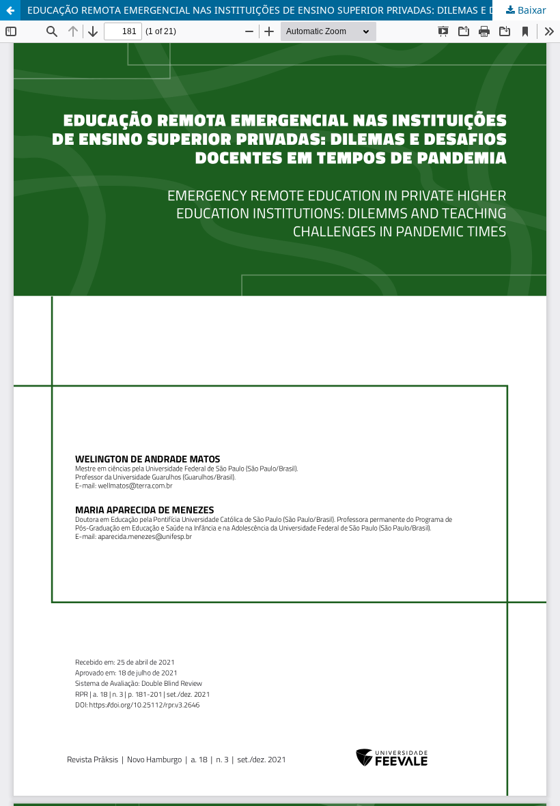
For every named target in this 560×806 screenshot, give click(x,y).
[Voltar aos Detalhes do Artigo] (10, 10)
